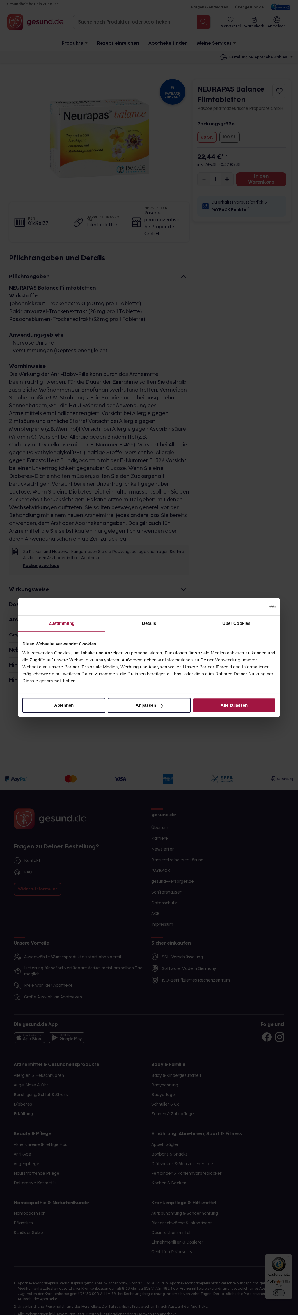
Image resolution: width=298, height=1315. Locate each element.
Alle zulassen (234, 705)
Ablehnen (64, 705)
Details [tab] (149, 623)
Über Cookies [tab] (236, 623)
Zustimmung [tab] (62, 623)
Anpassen (146, 705)
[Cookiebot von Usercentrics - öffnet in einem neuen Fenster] (250, 606)
